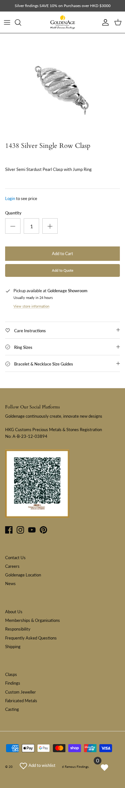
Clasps (11, 674)
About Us (13, 611)
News (10, 583)
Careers (12, 566)
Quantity (13, 212)
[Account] (104, 22)
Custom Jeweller (20, 692)
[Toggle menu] (7, 22)
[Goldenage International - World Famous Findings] (62, 22)
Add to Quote (62, 270)
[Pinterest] (43, 530)
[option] (62, 86)
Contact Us (15, 557)
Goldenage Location (23, 574)
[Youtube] (32, 530)
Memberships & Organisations (32, 620)
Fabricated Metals (21, 700)
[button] (37, 765)
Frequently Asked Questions (31, 637)
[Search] (21, 22)
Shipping (13, 646)
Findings (12, 683)
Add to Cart (62, 253)
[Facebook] (9, 530)
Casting (12, 709)
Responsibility (17, 628)
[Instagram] (20, 530)
